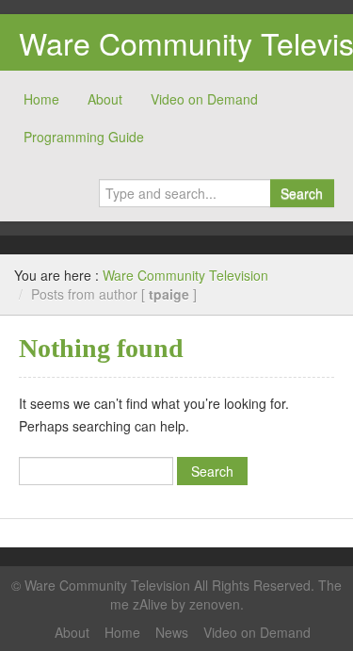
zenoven (214, 603)
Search (302, 193)
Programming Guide (84, 136)
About (105, 99)
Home (41, 99)
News (171, 632)
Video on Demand (204, 99)
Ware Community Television (185, 275)
